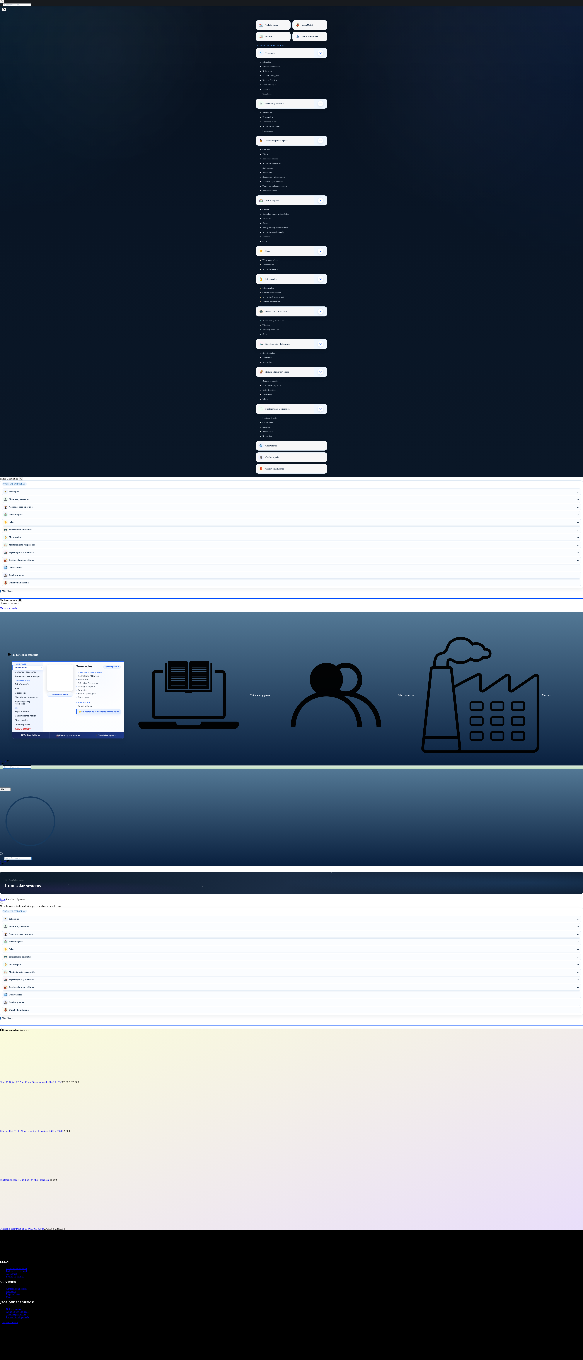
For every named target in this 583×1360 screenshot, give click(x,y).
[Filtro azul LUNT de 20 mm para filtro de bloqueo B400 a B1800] (23, 1128)
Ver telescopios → (60, 694)
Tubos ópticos (85, 706)
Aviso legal (11, 1274)
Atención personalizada (17, 1312)
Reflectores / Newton (88, 676)
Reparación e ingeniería (17, 1317)
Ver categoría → (112, 667)
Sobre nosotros (406, 695)
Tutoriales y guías (260, 695)
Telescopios (84, 666)
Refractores (84, 679)
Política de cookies (15, 1276)
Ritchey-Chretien (86, 686)
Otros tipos (83, 697)
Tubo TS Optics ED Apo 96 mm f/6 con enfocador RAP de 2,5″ (31, 1082)
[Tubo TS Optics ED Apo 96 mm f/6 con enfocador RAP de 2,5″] (23, 1079)
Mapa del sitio (13, 1294)
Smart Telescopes (87, 693)
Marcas (546, 695)
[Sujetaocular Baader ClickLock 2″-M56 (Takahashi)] (23, 1177)
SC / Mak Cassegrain (88, 683)
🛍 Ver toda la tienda (31, 735)
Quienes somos (13, 1309)
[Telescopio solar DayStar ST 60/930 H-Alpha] (23, 1226)
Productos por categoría (25, 654)
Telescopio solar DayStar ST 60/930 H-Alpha (22, 1228)
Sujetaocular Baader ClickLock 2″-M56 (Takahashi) (25, 1180)
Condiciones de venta (16, 1268)
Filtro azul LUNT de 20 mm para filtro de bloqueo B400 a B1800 (31, 1131)
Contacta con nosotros (16, 1288)
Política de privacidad (16, 1271)
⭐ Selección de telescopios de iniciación (98, 711)
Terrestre (82, 690)
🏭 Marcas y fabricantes (68, 735)
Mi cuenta (11, 1291)
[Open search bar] (1, 854)
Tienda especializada (16, 1314)
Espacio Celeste (10, 1322)
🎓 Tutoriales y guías (105, 735)
